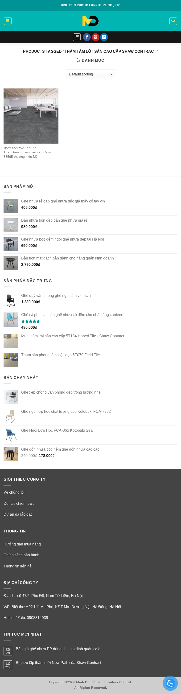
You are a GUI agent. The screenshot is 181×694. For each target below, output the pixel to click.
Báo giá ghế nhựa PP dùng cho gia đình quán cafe (58, 649)
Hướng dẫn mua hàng (22, 544)
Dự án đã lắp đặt (18, 514)
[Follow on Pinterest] (95, 37)
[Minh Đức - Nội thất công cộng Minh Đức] (90, 21)
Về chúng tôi (14, 492)
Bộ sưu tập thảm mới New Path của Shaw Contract (58, 663)
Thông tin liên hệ (18, 566)
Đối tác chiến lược (19, 503)
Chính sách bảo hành (21, 555)
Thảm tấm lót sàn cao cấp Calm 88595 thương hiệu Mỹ (27, 154)
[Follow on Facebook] (87, 37)
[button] (8, 21)
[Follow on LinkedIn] (104, 37)
